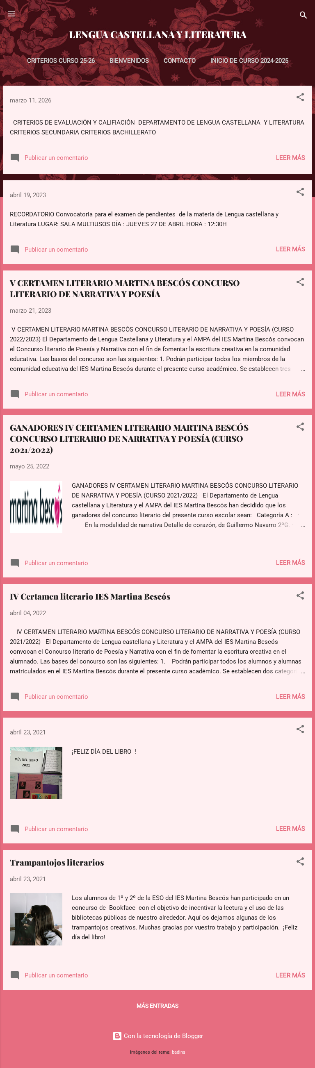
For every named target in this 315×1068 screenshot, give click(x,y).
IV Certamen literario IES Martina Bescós (90, 596)
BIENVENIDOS (129, 60)
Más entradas (157, 1005)
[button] (300, 98)
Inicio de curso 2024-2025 (249, 60)
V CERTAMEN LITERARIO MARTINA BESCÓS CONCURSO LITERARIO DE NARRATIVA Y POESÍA (125, 288)
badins (178, 1052)
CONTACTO (180, 60)
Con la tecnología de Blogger (162, 1036)
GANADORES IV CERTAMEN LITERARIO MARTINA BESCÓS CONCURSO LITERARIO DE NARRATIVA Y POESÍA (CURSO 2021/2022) (129, 438)
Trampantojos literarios (57, 862)
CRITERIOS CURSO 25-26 (61, 60)
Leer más (290, 157)
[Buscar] (303, 16)
